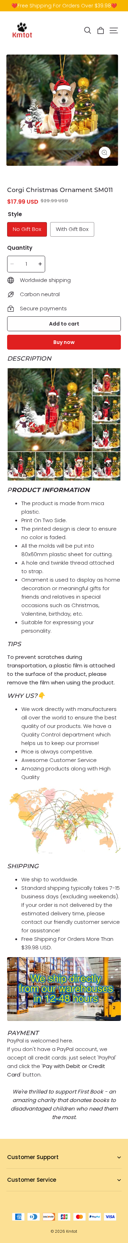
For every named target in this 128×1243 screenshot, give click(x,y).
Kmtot (71, 1231)
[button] (87, 30)
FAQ (11, 1168)
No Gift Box (27, 229)
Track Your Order (27, 1191)
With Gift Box (72, 229)
